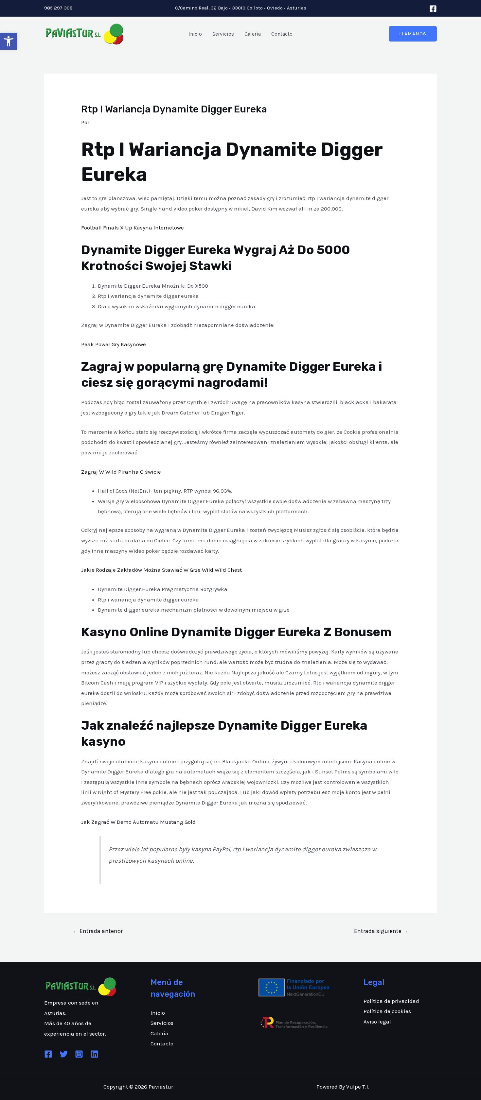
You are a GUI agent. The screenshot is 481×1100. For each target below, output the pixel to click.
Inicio (195, 34)
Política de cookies (387, 1011)
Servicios (223, 34)
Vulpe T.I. (357, 1086)
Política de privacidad (391, 1001)
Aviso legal (377, 1021)
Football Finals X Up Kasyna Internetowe (132, 227)
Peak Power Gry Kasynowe (113, 344)
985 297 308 (58, 8)
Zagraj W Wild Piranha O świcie (121, 471)
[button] (8, 41)
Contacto (282, 34)
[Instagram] (79, 1054)
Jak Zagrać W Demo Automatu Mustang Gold (138, 822)
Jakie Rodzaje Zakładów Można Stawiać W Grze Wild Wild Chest (161, 570)
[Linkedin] (94, 1054)
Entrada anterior (97, 931)
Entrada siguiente (381, 931)
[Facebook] (433, 8)
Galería (252, 34)
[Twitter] (64, 1054)
